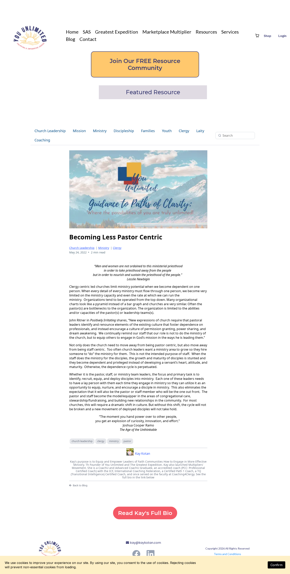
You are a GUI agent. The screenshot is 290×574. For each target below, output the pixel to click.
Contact (88, 39)
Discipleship (124, 130)
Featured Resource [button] (154, 92)
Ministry (100, 130)
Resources (206, 32)
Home (72, 32)
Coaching (42, 140)
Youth (167, 130)
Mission (79, 130)
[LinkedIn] (150, 554)
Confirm (276, 565)
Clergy (184, 130)
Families (148, 130)
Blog (70, 39)
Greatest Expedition (116, 32)
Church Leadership (50, 130)
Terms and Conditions (227, 554)
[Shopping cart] (257, 36)
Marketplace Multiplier (166, 32)
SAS (87, 32)
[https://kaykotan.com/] (61, 547)
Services (230, 32)
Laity (200, 130)
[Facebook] (136, 554)
